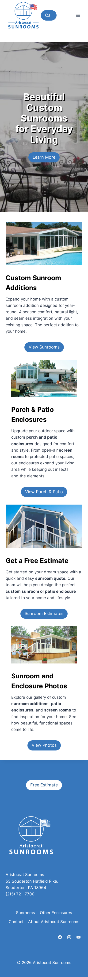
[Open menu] (78, 15)
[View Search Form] (67, 15)
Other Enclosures (56, 912)
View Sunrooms (44, 347)
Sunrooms (25, 912)
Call (48, 15)
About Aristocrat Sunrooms (53, 921)
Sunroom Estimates (44, 613)
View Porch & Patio (44, 491)
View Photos (44, 745)
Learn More (44, 157)
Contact (16, 921)
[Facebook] (60, 937)
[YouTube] (78, 937)
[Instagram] (69, 937)
